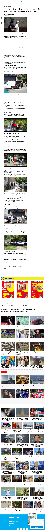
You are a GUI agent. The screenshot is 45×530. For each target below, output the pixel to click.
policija (14, 266)
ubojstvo (9, 266)
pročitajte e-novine (14, 521)
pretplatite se (12, 523)
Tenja (5, 268)
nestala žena (20, 266)
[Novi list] (22, 1)
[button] (42, 288)
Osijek (5, 266)
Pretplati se (37, 527)
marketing (12, 525)
